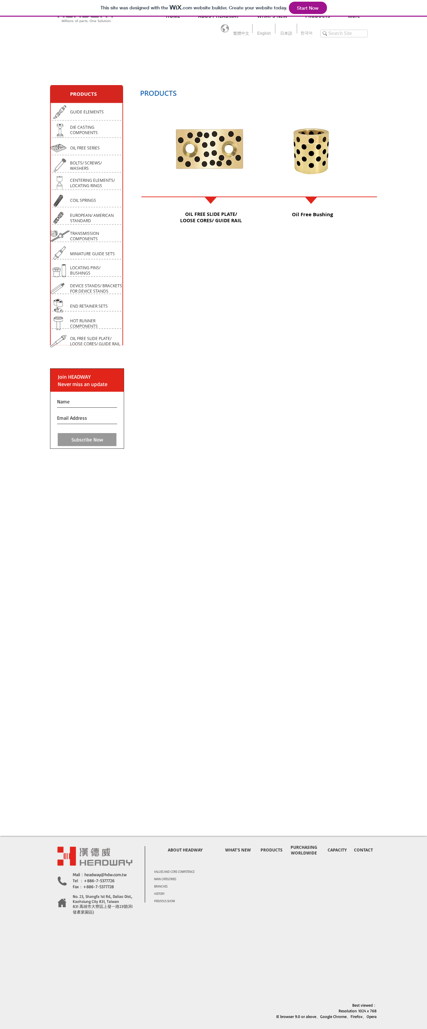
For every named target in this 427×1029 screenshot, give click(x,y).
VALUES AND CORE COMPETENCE (174, 872)
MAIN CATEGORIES (165, 879)
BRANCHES (160, 886)
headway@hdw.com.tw (105, 874)
